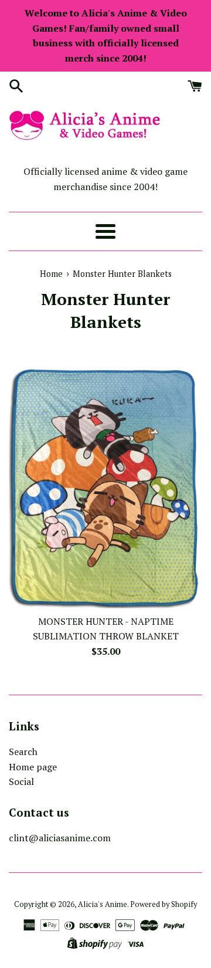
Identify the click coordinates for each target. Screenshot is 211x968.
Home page (33, 766)
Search (23, 751)
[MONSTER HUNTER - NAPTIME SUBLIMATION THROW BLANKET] (105, 487)
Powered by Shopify (163, 904)
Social (21, 781)
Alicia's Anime (102, 904)
